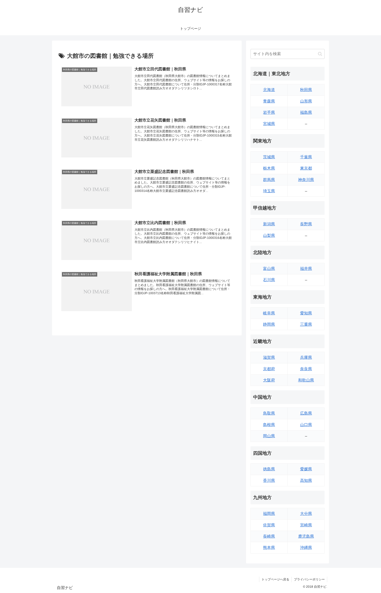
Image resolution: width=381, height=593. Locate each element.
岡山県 (269, 436)
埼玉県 (269, 191)
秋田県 (306, 90)
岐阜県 (269, 313)
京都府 (269, 369)
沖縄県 (306, 547)
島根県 (269, 425)
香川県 (269, 480)
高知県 (306, 480)
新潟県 (269, 224)
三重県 (306, 324)
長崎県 (269, 536)
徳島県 (269, 469)
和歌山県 (306, 380)
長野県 (306, 224)
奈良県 (306, 369)
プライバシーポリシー (309, 579)
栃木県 (269, 168)
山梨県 (269, 235)
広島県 (306, 413)
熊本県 (269, 547)
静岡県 (269, 324)
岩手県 (269, 112)
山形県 (306, 101)
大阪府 (269, 380)
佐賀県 (269, 525)
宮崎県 (306, 525)
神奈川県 (306, 180)
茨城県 (269, 157)
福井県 (306, 268)
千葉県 (306, 157)
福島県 (306, 112)
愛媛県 (306, 469)
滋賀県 (269, 357)
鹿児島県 (306, 536)
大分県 (306, 513)
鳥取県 (269, 413)
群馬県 (269, 180)
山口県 (306, 425)
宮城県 (269, 124)
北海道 (269, 90)
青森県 (269, 101)
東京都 (306, 168)
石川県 (269, 280)
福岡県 (269, 513)
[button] (320, 53)
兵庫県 (306, 357)
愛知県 (306, 313)
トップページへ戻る (275, 579)
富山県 (269, 268)
